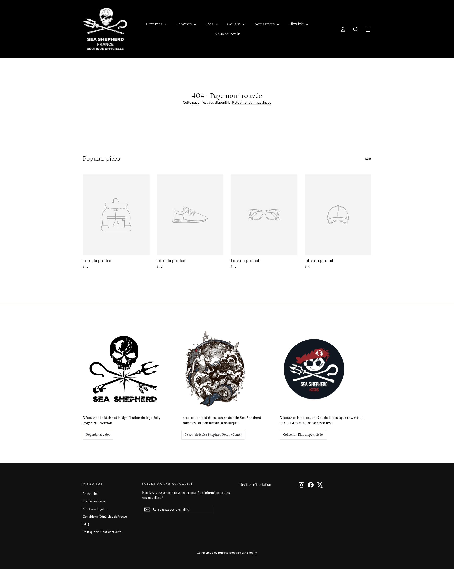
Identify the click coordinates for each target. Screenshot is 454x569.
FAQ (86, 524)
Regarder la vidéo (98, 435)
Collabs (234, 24)
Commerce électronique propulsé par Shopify (227, 552)
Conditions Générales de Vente (105, 516)
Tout (368, 159)
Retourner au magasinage (251, 102)
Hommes (154, 24)
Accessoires (264, 24)
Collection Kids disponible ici (303, 435)
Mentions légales (95, 509)
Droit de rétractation (255, 485)
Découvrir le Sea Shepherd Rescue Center (213, 435)
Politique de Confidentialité (102, 532)
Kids (209, 24)
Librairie (296, 24)
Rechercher (91, 494)
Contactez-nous (94, 501)
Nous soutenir (227, 34)
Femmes (184, 24)
